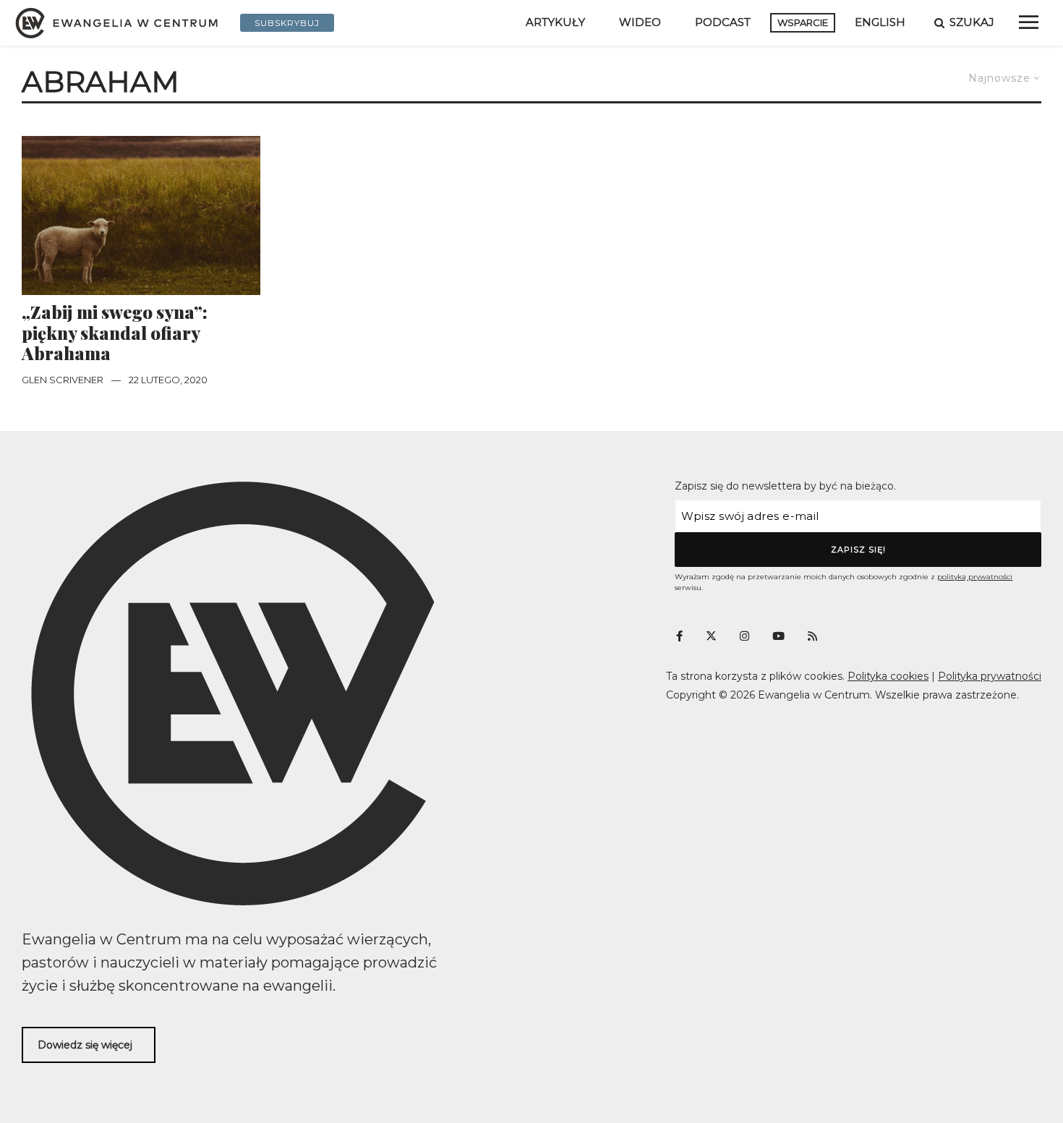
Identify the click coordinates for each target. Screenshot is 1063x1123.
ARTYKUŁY (555, 22)
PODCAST (723, 22)
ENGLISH (880, 22)
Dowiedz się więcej (85, 1044)
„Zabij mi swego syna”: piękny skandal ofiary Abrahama (115, 333)
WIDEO (640, 22)
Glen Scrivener (62, 379)
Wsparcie (802, 22)
